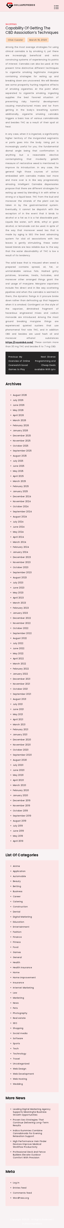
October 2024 (21, 506)
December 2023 (22, 557)
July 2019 (18, 825)
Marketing (18, 997)
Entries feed (19, 1187)
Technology (19, 1053)
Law (15, 992)
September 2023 (22, 572)
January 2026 (20, 430)
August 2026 (20, 395)
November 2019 (21, 805)
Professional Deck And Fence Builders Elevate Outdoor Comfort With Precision (29, 1154)
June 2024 (19, 526)
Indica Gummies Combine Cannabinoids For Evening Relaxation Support (28, 1133)
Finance (17, 937)
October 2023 (20, 567)
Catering (18, 901)
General (17, 957)
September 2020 (22, 754)
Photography (20, 1013)
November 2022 (22, 623)
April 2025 (18, 476)
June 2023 (18, 587)
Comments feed (22, 1192)
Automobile (19, 876)
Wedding (18, 1084)
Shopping (11, 24)
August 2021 (19, 699)
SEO (15, 1023)
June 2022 (18, 648)
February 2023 (21, 607)
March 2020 (19, 785)
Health (16, 962)
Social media (20, 1033)
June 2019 (18, 830)
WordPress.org (21, 1197)
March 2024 (19, 542)
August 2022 (20, 638)
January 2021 (20, 734)
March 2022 (19, 663)
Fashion (17, 931)
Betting (17, 886)
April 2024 (18, 536)
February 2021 (20, 729)
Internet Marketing (23, 987)
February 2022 (21, 668)
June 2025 (18, 465)
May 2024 (18, 531)
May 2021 (18, 714)
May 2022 (18, 653)
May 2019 (18, 835)
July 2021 (18, 704)
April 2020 (18, 780)
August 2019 (19, 820)
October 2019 (20, 810)
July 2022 (18, 643)
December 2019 (22, 800)
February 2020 (21, 790)
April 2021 (18, 719)
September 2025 (22, 450)
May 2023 (18, 592)
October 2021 (20, 688)
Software (18, 1038)
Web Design (19, 1068)
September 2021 (22, 694)
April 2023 (18, 597)
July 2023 (18, 582)
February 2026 (21, 425)
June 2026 (19, 405)
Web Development (23, 1073)
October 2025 (20, 445)
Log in (16, 1182)
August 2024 (20, 516)
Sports (16, 1043)
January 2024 (20, 552)
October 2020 (21, 749)
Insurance (18, 982)
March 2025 (19, 481)
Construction (20, 906)
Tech (16, 1048)
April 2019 (18, 841)
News (16, 1002)
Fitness (17, 942)
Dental (16, 911)
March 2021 (19, 724)
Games (17, 952)
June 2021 (18, 709)
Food (15, 947)
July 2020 (18, 765)
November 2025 (22, 440)
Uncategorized (21, 1063)
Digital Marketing (22, 916)
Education (18, 921)
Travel (16, 1058)
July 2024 (18, 521)
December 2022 (22, 618)
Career (17, 896)
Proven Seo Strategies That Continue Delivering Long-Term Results (31, 1122)
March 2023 (19, 602)
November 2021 (21, 683)
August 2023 (20, 577)
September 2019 (22, 815)
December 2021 (21, 678)
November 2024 (22, 501)
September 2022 (22, 633)
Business (18, 891)
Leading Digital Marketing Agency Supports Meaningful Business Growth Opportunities (32, 1112)
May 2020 (18, 775)
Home (16, 972)
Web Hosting (20, 1078)
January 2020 (20, 795)
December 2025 (22, 435)
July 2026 (18, 400)
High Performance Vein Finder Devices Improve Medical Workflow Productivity (30, 1144)
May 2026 (18, 410)
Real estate (19, 1018)
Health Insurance (22, 967)
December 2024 (22, 496)
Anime (16, 866)
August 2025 (20, 455)
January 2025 (20, 491)
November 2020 (22, 744)
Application (19, 871)
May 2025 (18, 471)
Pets (15, 1008)
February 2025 (21, 486)
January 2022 (20, 673)
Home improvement (24, 977)
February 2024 (21, 547)
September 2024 (22, 511)
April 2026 (18, 415)
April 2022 (18, 658)
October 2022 (20, 628)
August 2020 (20, 759)
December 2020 (22, 739)
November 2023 (22, 562)
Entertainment (21, 926)
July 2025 (18, 460)
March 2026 (19, 420)
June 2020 (19, 770)
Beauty (17, 881)
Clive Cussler (15, 39)
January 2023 (20, 612)
